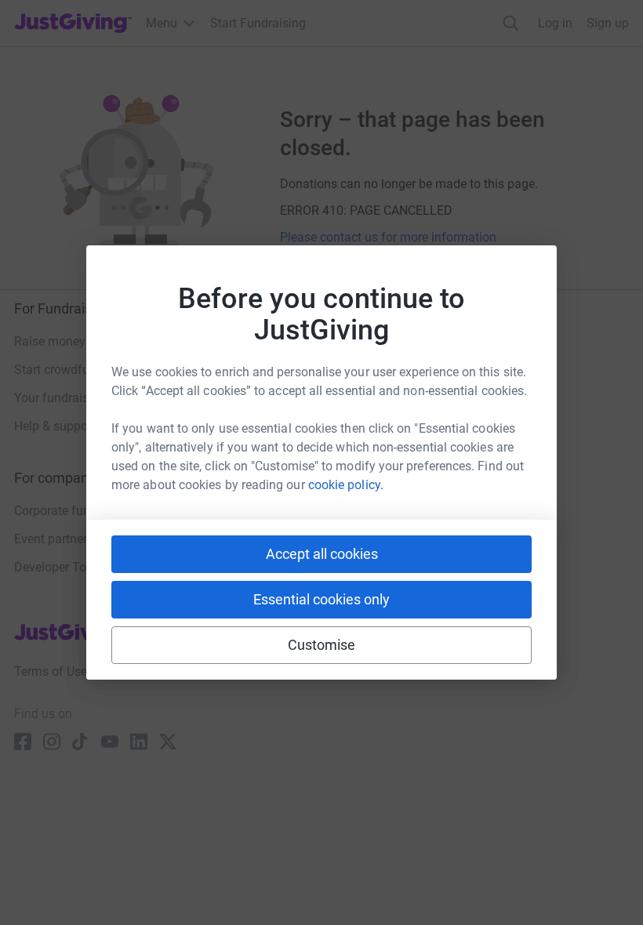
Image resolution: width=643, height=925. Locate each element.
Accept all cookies (322, 554)
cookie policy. (345, 484)
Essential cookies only (321, 599)
